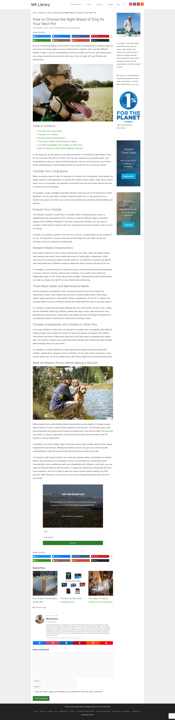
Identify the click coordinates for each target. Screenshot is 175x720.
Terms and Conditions (103, 711)
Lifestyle (99, 4)
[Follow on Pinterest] (138, 4)
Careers (42, 711)
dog (86, 291)
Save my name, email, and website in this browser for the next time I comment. (69, 692)
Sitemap (49, 711)
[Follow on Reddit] (142, 4)
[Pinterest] (79, 643)
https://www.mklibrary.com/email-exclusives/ (73, 511)
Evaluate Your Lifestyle (48, 134)
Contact (72, 711)
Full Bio (55, 635)
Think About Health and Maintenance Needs (57, 141)
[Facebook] (39, 643)
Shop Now (128, 225)
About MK (134, 84)
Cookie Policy (136, 711)
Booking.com (129, 176)
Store (56, 711)
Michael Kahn (52, 619)
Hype (44, 607)
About (36, 711)
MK (34, 13)
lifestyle (71, 461)
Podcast (110, 4)
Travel (88, 4)
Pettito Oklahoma (67, 218)
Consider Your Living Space (50, 131)
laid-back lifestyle (73, 235)
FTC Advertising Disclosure (85, 711)
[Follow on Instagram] (130, 4)
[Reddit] (93, 643)
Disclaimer (126, 711)
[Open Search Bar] (124, 4)
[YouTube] (106, 643)
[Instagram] (53, 643)
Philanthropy (64, 711)
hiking (109, 225)
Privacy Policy (116, 711)
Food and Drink (76, 4)
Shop (118, 4)
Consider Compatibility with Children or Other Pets (60, 145)
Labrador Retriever (42, 273)
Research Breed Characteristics (51, 138)
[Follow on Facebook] (134, 4)
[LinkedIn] (66, 643)
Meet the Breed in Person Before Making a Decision (60, 148)
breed (50, 428)
